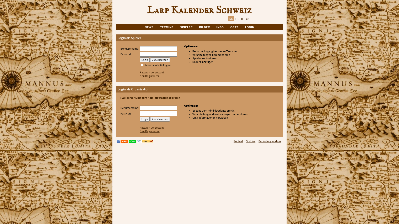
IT (242, 19)
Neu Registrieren (150, 76)
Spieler (186, 27)
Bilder (204, 27)
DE (231, 19)
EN (247, 19)
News (149, 27)
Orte (234, 27)
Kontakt (238, 141)
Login (249, 27)
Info (220, 27)
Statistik (250, 141)
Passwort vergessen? (152, 72)
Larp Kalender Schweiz (199, 10)
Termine (167, 27)
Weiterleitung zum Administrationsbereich (151, 98)
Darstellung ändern (270, 141)
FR (237, 19)
